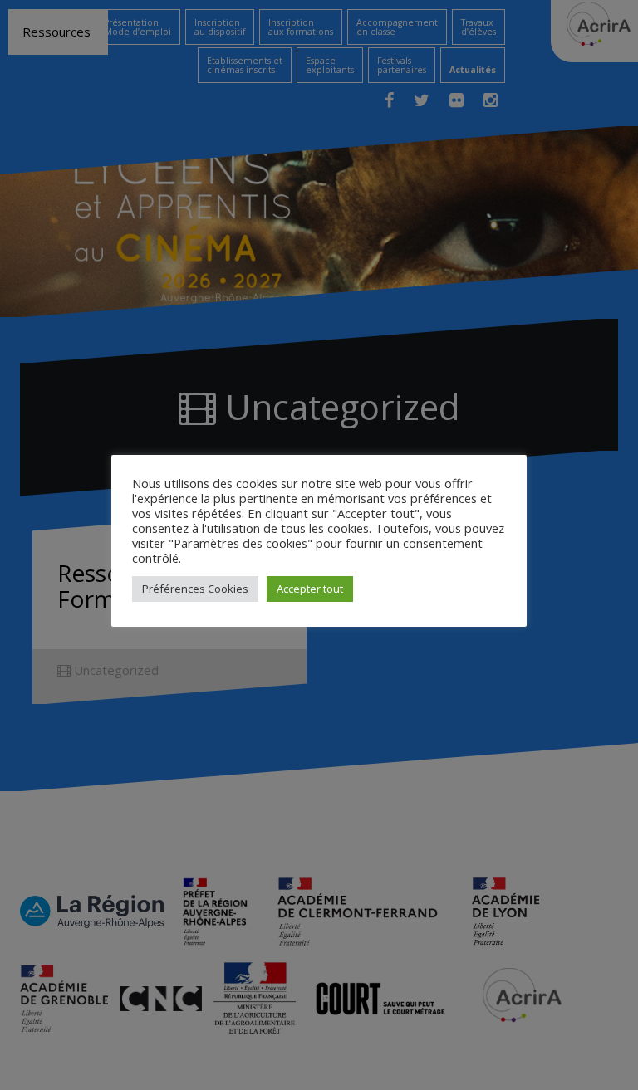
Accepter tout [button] (310, 588)
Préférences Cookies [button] (195, 588)
